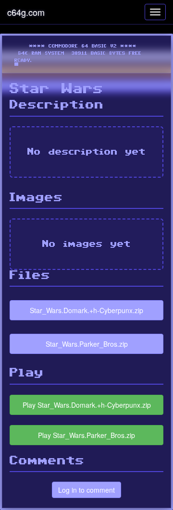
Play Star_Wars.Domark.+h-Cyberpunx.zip (87, 405)
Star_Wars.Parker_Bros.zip (87, 344)
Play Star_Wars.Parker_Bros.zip (86, 435)
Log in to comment (86, 490)
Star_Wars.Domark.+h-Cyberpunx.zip (86, 310)
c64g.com (26, 12)
